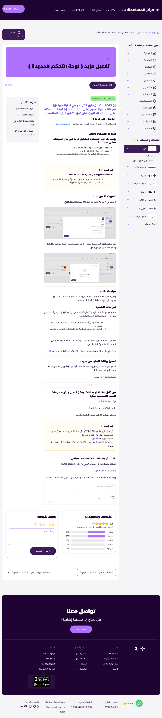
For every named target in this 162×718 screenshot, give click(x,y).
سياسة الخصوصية (47, 669)
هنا (49, 351)
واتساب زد (147, 87)
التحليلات (147, 121)
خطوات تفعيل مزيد (25, 115)
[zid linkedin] (21, 706)
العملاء (148, 74)
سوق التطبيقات (139, 184)
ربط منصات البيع (63, 124)
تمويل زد (143, 208)
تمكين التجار (81, 653)
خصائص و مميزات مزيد (142, 160)
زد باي (144, 175)
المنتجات (148, 60)
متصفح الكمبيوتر (101, 85)
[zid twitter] (37, 706)
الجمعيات (147, 94)
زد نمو (144, 192)
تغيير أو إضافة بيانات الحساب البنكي (24, 133)
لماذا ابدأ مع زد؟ (112, 653)
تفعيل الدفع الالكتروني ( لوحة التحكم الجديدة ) (30, 572)
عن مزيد (149, 155)
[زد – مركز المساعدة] (144, 7)
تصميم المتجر (145, 101)
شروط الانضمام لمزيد (24, 109)
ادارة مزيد (97, 377)
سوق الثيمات (140, 217)
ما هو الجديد (49, 659)
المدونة (84, 664)
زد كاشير (143, 200)
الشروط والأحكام (48, 664)
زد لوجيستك (141, 167)
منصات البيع (146, 115)
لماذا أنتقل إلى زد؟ (111, 659)
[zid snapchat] (34, 706)
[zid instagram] (29, 706)
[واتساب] (139, 704)
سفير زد (148, 128)
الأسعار (115, 669)
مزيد (138, 33)
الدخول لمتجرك (11, 8)
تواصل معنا (60, 10)
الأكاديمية (110, 10)
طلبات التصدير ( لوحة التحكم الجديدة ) (95, 572)
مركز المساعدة (149, 33)
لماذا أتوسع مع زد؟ (110, 664)
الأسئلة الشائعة (77, 10)
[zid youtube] (25, 706)
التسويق (148, 81)
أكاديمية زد (82, 669)
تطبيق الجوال (151, 224)
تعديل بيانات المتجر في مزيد (24, 123)
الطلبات (148, 67)
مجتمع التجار (81, 659)
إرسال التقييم (43, 551)
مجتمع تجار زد (95, 10)
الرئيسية (124, 10)
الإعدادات (147, 108)
